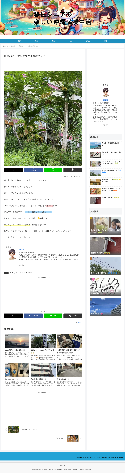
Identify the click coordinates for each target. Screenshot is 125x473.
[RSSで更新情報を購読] (23, 265)
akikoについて (89, 469)
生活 (7, 273)
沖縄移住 (30, 273)
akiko (21, 249)
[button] (72, 170)
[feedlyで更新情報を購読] (20, 265)
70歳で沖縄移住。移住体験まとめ (41, 469)
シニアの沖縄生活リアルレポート (61, 469)
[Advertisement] (43, 63)
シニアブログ (21, 273)
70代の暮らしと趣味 (78, 469)
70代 (13, 273)
